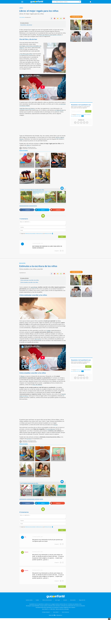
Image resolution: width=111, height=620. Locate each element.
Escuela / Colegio (23, 499)
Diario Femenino (65, 612)
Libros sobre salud (32, 206)
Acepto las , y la (36, 233)
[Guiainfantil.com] (36, 2)
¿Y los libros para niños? (26, 54)
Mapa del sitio (82, 600)
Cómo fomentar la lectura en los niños (58, 165)
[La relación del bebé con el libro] (42, 167)
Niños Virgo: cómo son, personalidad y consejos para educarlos (86, 39)
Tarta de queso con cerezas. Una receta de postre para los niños (25, 181)
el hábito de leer (59, 110)
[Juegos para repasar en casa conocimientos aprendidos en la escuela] (26, 477)
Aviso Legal (57, 600)
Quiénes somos (29, 600)
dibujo (22, 376)
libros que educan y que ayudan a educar (50, 34)
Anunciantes (73, 600)
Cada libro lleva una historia (27, 108)
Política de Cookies (48, 233)
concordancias (51, 429)
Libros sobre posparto (24, 206)
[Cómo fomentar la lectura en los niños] (58, 167)
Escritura (22, 162)
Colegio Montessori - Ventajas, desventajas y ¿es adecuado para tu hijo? (86, 26)
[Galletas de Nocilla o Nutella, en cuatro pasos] (42, 460)
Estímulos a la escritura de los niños (26, 165)
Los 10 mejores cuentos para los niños (29, 483)
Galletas (38, 455)
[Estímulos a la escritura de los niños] (26, 167)
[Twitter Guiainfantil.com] (84, 123)
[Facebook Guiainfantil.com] (75, 123)
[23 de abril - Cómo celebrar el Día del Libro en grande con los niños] (42, 183)
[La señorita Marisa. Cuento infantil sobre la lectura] (58, 460)
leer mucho (38, 339)
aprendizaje (34, 287)
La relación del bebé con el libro (42, 165)
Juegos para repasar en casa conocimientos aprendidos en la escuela (26, 474)
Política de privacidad (47, 600)
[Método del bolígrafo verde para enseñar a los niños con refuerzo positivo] (42, 477)
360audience (59, 615)
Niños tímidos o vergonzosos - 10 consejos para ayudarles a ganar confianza (75, 27)
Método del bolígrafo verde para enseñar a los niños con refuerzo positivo (42, 474)
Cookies (37, 600)
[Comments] (64, 18)
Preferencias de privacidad (30, 233)
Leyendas (37, 499)
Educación (22, 263)
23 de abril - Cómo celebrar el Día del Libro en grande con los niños (42, 181)
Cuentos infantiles (55, 455)
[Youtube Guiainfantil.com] (87, 123)
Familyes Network (46, 612)
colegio (49, 330)
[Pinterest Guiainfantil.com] (78, 123)
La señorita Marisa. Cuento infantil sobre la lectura (57, 458)
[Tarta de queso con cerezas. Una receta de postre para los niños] (26, 183)
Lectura (53, 162)
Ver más (62, 586)
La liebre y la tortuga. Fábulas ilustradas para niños (32, 189)
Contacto (65, 600)
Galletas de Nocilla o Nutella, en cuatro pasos (42, 458)
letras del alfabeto (37, 384)
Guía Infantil (55, 612)
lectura (55, 424)
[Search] (79, 2)
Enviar (62, 236)
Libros (21, 8)
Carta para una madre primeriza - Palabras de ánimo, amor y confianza (75, 39)
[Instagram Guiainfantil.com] (81, 123)
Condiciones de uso (39, 233)
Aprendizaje (23, 471)
